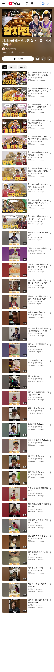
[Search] (27, 3)
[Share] (43, 58)
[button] (27, 23)
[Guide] (3, 3)
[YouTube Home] (14, 3)
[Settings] (37, 3)
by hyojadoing (11, 49)
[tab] (4, 67)
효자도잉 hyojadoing (35, 77)
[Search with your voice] (32, 3)
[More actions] (49, 58)
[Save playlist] (37, 58)
